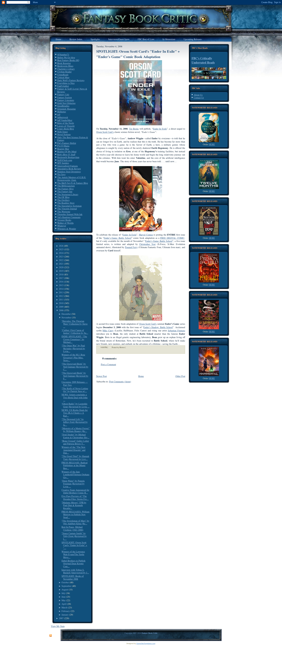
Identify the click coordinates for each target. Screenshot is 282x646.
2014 (61, 288)
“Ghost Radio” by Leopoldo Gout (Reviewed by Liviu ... (75, 405)
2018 (61, 274)
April (64, 603)
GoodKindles (63, 105)
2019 (61, 270)
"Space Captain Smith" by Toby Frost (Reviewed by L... (74, 536)
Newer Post (101, 376)
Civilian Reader (64, 71)
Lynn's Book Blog (65, 128)
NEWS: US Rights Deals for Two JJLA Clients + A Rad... (75, 412)
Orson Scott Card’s (105, 132)
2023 (61, 256)
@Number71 (63, 54)
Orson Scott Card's (148, 323)
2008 (61, 310)
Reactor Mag (63, 148)
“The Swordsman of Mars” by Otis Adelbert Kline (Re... (75, 522)
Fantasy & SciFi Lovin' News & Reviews (72, 90)
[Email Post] (127, 347)
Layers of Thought (66, 125)
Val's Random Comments (68, 217)
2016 (61, 281)
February (66, 611)
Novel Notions (64, 134)
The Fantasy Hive (65, 188)
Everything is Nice (66, 83)
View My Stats (58, 626)
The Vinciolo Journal (67, 208)
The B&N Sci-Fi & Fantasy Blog (72, 183)
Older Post (180, 376)
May (64, 600)
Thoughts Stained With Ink (69, 214)
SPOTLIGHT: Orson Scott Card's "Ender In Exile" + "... (74, 545)
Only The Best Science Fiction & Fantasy (72, 139)
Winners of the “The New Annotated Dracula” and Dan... (73, 450)
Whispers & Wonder (66, 228)
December (66, 313)
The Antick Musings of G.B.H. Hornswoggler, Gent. (71, 179)
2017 (61, 278)
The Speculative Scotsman (69, 205)
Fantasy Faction (64, 97)
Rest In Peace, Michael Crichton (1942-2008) (72, 528)
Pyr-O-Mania (63, 145)
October (65, 582)
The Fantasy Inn (64, 191)
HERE (212, 144)
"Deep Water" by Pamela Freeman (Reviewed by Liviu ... (73, 483)
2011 (61, 299)
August (65, 589)
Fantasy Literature (65, 100)
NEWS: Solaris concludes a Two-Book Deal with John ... (74, 397)
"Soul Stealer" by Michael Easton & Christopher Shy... (75, 436)
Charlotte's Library (66, 68)
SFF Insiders (63, 162)
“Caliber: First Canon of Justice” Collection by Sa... (75, 332)
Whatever (61, 225)
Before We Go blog (66, 57)
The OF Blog (63, 197)
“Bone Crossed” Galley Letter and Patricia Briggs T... (75, 442)
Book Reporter (64, 63)
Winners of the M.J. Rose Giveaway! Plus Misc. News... (73, 357)
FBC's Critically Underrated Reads (203, 60)
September (66, 585)
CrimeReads (62, 74)
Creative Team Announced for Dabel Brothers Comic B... (75, 491)
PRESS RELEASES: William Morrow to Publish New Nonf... (75, 514)
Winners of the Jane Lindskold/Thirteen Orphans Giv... (75, 474)
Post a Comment (108, 364)
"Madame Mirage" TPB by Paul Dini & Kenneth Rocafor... (74, 505)
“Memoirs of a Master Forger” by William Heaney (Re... (76, 430)
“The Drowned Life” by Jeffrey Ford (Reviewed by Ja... (75, 422)
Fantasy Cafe (63, 94)
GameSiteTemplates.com (145, 643)
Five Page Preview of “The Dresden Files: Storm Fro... (75, 498)
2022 (61, 260)
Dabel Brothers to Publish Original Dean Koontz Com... (73, 563)
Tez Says (61, 174)
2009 (61, 306)
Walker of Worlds (65, 222)
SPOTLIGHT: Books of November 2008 (73, 577)
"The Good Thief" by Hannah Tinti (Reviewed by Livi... (75, 458)
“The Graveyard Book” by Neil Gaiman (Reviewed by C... (75, 366)
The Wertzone (63, 211)
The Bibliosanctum (66, 185)
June (64, 596)
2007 (61, 618)
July (63, 593)
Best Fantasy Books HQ (68, 60)
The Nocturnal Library (67, 194)
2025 (61, 249)
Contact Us (199, 97)
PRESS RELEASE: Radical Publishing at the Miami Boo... (74, 465)
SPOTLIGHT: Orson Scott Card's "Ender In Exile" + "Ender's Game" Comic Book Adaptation (138, 54)
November (66, 317)
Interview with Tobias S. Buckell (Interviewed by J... (75, 571)
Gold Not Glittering (66, 103)
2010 (61, 303)
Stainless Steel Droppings (69, 171)
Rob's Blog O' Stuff (66, 154)
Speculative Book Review (69, 168)
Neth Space (62, 131)
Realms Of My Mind (66, 151)
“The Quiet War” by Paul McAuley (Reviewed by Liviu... (73, 348)
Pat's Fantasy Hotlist (66, 143)
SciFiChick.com (64, 160)
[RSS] (50, 635)
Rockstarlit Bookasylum (68, 157)
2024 (61, 252)
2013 (61, 292)
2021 (61, 263)
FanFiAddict (63, 86)
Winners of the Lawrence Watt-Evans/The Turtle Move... (73, 554)
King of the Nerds (65, 123)
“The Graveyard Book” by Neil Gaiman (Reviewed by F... (75, 375)
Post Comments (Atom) (120, 381)
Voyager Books (64, 220)
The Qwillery (63, 200)
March (64, 607)
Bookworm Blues (65, 65)
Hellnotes (61, 111)
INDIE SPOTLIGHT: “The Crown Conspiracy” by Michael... (74, 339)
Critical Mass (63, 77)
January (65, 614)
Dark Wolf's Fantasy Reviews (70, 80)
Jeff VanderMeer (64, 120)
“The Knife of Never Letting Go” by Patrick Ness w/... (75, 390)
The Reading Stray (66, 202)
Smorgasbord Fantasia (67, 165)
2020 (61, 267)
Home (141, 376)
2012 (61, 295)
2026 (61, 245)
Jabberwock (62, 117)
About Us (198, 94)
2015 (61, 285)
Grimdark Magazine (66, 108)
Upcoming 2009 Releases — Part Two (75, 383)
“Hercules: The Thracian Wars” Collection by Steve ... (74, 323)
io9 (58, 114)
